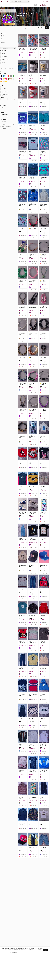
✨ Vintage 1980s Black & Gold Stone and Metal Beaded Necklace (22, 410)
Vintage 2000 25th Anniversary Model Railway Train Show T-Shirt (22, 152)
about (42, 27)
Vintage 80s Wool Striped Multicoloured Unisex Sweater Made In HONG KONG (43, 178)
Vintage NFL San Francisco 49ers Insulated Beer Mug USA (32, 100)
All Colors (4, 73)
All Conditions (5, 114)
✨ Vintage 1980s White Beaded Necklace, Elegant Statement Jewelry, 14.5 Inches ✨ (22, 332)
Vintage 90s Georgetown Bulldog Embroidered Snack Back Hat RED (22, 848)
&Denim (3, 52)
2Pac (3, 54)
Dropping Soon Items (6, 126)
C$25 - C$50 (5, 89)
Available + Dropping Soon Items (8, 124)
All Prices (4, 86)
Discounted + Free (5, 109)
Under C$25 (4, 88)
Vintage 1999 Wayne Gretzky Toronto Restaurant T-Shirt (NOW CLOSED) (43, 642)
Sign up (47, 1)
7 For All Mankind (5, 59)
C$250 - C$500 (5, 94)
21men (3, 53)
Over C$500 (4, 95)
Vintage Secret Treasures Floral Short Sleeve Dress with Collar (22, 178)
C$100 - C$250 (5, 92)
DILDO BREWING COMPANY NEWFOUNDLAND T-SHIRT (22, 616)
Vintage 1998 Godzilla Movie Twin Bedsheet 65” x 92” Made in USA (22, 75)
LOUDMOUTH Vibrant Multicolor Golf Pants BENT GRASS (32, 797)
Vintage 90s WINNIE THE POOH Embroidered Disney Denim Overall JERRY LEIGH (22, 539)
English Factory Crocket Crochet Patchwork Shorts (32, 719)
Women (10, 5)
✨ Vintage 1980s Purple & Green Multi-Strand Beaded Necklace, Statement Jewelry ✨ (22, 384)
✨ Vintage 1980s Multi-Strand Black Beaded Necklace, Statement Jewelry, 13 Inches (44, 229)
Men (14, 5)
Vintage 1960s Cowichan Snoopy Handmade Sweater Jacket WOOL (22, 564)
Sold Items (4, 128)
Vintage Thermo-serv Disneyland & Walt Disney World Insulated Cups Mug (22, 100)
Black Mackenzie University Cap (32, 564)
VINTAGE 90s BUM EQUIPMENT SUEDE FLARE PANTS (43, 797)
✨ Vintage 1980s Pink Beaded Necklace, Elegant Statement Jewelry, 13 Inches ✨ (33, 281)
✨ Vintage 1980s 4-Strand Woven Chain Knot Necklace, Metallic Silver (22, 307)
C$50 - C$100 (5, 91)
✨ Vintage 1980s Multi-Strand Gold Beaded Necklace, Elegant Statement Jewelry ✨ (22, 358)
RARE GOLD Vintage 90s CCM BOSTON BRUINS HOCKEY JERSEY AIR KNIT (32, 487)
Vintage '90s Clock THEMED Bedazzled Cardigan (33, 848)
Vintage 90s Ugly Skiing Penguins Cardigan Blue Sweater (32, 203)
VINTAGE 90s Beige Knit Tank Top (43, 668)
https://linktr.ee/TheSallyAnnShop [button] (23, 21)
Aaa (3, 60)
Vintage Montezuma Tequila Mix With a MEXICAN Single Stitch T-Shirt (33, 152)
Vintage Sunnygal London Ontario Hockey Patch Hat (43, 564)
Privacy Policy (14, 952)
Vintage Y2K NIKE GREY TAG (22, 668)
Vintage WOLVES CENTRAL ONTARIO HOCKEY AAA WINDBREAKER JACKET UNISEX (44, 771)
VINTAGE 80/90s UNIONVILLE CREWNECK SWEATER (43, 719)
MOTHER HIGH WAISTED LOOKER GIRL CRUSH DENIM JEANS (32, 590)
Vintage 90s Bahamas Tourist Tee (43, 822)
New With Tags (5, 116)
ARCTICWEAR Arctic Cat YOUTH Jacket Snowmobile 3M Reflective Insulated (32, 616)
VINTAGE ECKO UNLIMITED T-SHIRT (22, 693)
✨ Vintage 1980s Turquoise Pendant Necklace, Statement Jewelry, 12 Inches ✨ (44, 281)
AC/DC (3, 62)
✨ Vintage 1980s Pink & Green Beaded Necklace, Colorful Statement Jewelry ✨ (33, 384)
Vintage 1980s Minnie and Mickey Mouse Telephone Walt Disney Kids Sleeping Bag (43, 513)
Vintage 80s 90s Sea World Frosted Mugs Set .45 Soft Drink (43, 487)
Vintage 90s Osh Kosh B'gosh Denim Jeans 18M (44, 848)
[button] (12, 1)
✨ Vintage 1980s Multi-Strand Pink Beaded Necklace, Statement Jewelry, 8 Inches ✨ (44, 307)
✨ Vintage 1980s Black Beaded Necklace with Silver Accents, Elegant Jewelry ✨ (43, 332)
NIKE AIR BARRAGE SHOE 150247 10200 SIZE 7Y (22, 513)
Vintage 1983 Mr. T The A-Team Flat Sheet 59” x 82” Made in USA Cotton (33, 49)
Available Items (5, 123)
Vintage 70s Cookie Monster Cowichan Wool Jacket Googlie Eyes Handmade (43, 436)
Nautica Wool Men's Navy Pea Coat (22, 822)
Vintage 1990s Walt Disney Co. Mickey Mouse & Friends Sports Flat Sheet (22, 229)
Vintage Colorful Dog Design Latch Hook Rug (32, 461)
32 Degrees (4, 56)
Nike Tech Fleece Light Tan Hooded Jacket (43, 203)
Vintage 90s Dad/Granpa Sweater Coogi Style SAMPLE (22, 745)
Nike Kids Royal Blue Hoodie (43, 693)
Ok (45, 950)
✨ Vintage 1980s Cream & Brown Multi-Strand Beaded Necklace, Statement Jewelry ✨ (31, 358)
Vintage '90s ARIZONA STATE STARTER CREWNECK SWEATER (22, 590)
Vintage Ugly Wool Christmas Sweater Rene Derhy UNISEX (22, 203)
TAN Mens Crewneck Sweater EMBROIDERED (33, 745)
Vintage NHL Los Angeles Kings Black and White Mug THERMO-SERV (32, 75)
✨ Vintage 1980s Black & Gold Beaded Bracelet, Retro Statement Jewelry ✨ (22, 436)
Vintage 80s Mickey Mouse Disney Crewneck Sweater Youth (22, 461)
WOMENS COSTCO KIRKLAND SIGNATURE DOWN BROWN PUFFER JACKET (22, 797)
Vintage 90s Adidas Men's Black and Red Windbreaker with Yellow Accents (22, 487)
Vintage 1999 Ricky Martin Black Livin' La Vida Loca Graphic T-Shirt (33, 539)
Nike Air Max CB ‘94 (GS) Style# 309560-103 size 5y (32, 513)
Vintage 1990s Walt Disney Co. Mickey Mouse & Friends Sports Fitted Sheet (43, 49)
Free (3, 107)
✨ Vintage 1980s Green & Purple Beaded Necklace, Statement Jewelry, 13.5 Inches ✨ (21, 255)
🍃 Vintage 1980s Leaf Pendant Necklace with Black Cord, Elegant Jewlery (43, 358)
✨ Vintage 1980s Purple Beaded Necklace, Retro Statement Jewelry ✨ (43, 410)
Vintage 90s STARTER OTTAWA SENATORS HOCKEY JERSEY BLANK (22, 642)
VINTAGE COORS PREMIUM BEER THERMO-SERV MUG (43, 75)
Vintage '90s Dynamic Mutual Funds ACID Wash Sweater (32, 178)
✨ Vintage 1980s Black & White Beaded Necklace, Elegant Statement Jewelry (43, 255)
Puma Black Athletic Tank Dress (22, 719)
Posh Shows (30, 5)
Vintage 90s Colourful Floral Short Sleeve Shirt (43, 152)
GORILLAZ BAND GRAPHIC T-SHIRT (43, 461)
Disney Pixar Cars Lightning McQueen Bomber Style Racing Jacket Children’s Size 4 (43, 590)
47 (2, 57)
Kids (17, 5)
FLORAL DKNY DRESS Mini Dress (32, 771)
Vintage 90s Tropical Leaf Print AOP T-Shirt (33, 642)
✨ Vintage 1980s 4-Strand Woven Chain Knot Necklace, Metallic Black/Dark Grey (33, 307)
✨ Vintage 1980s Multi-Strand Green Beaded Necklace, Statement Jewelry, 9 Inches (21, 281)
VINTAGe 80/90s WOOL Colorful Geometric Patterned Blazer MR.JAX (32, 822)
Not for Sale (4, 129)
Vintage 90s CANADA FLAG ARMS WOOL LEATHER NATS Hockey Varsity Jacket (43, 616)
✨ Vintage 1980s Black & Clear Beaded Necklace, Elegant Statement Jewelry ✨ (43, 384)
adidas (3, 63)
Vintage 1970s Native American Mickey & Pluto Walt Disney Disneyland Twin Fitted (22, 49)
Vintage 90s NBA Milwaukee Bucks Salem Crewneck (22, 126)
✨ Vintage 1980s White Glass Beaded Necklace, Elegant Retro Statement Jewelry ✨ (33, 410)
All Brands (4, 50)
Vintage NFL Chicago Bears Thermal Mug (43, 100)
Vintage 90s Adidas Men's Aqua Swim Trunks (44, 126)
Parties (25, 5)
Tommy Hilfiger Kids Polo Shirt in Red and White (32, 693)
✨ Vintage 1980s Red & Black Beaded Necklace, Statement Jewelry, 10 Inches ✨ (33, 229)
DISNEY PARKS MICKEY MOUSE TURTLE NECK (43, 745)
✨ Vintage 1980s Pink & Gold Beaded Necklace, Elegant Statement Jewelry (33, 255)
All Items (4, 105)
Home (21, 5)
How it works (35, 5)
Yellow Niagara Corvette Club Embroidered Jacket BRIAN (32, 668)
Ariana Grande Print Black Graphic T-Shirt (43, 539)
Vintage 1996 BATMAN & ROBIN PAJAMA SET (32, 436)
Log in (44, 1)
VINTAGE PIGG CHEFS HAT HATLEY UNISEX (22, 771)
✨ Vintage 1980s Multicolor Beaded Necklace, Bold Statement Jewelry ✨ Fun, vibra (33, 332)
